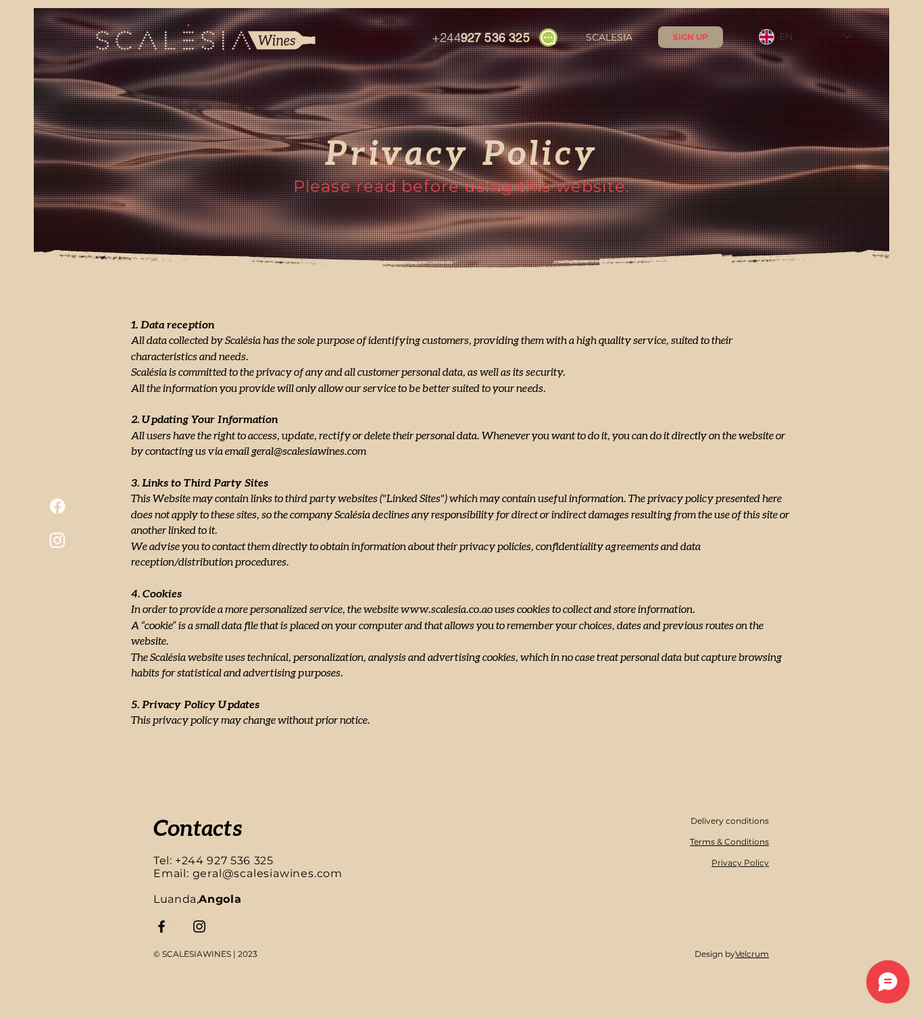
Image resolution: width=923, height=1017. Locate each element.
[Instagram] (57, 540)
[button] (690, 37)
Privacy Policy (740, 863)
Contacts (197, 827)
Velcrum (752, 954)
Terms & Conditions (729, 842)
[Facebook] (57, 506)
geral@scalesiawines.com (308, 450)
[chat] (548, 37)
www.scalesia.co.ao (447, 608)
